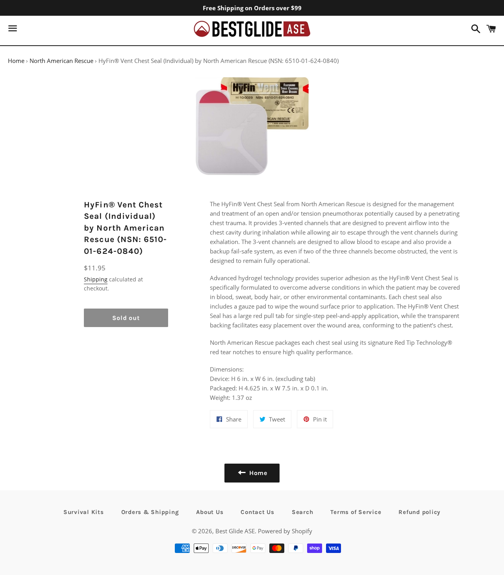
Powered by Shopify (285, 531)
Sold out (125, 318)
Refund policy (419, 512)
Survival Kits (83, 512)
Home (16, 61)
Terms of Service (355, 512)
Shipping (95, 279)
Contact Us (257, 512)
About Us (209, 512)
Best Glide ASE (235, 531)
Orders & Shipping (150, 512)
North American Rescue (61, 61)
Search (302, 512)
